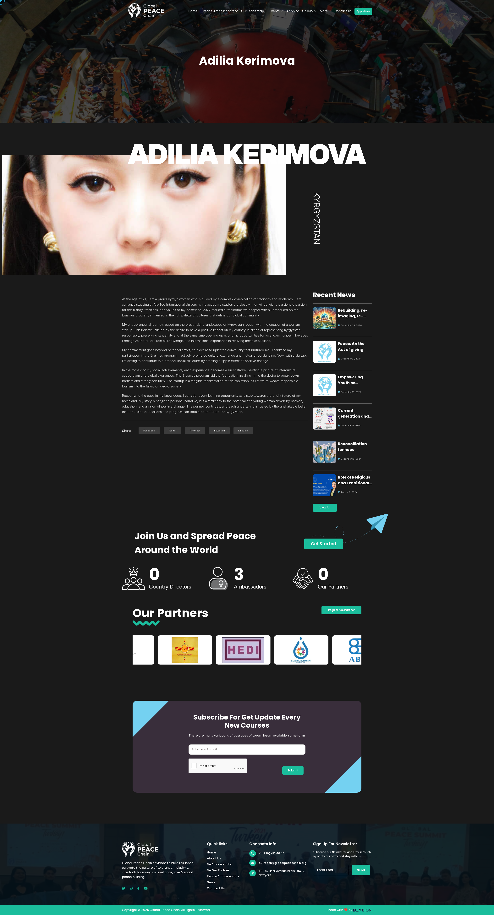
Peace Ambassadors (218, 11)
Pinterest (195, 430)
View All (325, 507)
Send (361, 870)
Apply (290, 11)
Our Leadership (252, 11)
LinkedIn (243, 430)
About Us (214, 858)
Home (192, 11)
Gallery (307, 11)
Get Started (323, 544)
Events (274, 11)
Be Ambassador (219, 864)
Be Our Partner (218, 870)
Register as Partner (341, 610)
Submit (293, 770)
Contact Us (343, 11)
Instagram (219, 430)
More (324, 11)
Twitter (172, 430)
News (211, 882)
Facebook (149, 430)
